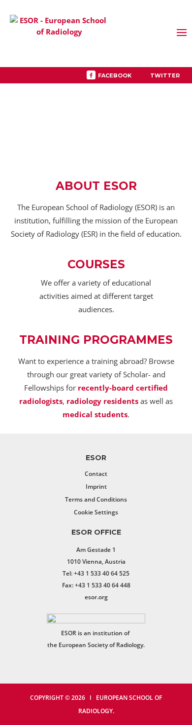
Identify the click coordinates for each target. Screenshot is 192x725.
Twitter (165, 75)
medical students (95, 414)
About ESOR (96, 186)
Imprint (96, 486)
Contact (96, 474)
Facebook (114, 75)
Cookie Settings (96, 512)
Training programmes (96, 340)
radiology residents (102, 401)
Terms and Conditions (96, 499)
